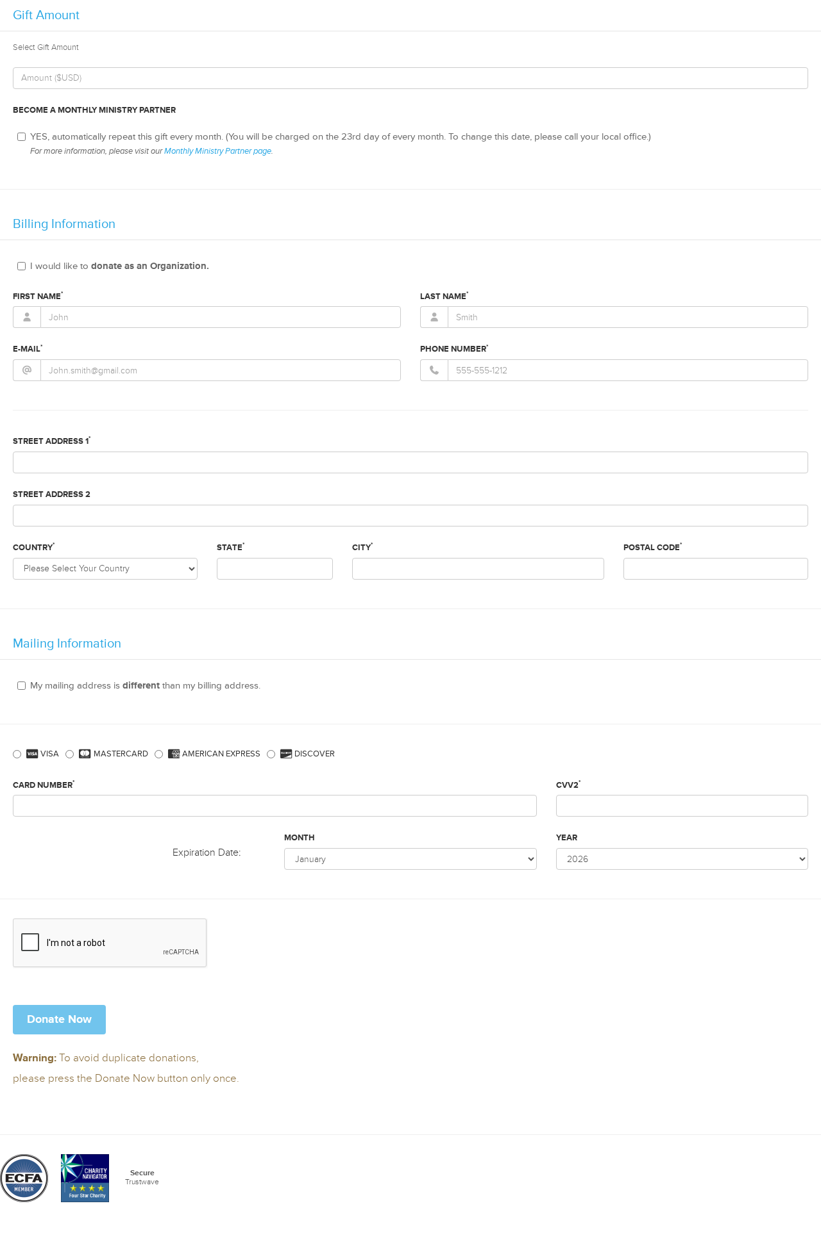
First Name (38, 296)
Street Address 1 (52, 440)
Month (299, 838)
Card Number (44, 784)
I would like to (119, 266)
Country (34, 547)
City (362, 547)
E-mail (28, 349)
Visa (48, 754)
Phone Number (454, 349)
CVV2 (568, 784)
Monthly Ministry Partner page (217, 151)
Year (566, 838)
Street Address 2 (51, 494)
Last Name (444, 296)
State (231, 547)
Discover (313, 754)
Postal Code (652, 547)
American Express (220, 754)
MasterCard (120, 754)
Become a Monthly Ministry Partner (94, 110)
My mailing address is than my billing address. (145, 686)
